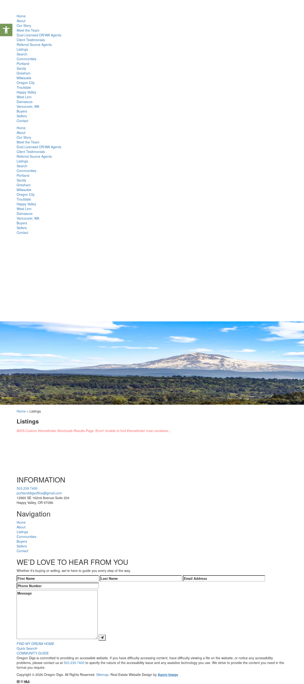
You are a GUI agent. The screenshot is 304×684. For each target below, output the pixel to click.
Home (21, 16)
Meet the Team (28, 30)
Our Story (24, 25)
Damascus (25, 101)
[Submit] (102, 638)
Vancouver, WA (28, 106)
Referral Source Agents (34, 44)
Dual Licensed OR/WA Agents (39, 35)
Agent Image (168, 674)
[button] (6, 30)
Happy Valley (26, 92)
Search (22, 54)
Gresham (24, 73)
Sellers (22, 115)
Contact (22, 120)
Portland (23, 63)
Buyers (22, 111)
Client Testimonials (31, 39)
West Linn (24, 96)
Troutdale (24, 87)
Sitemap (102, 674)
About (21, 20)
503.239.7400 (27, 488)
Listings (22, 49)
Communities (26, 58)
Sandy (21, 68)
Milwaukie (24, 77)
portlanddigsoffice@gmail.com (39, 493)
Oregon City (26, 82)
